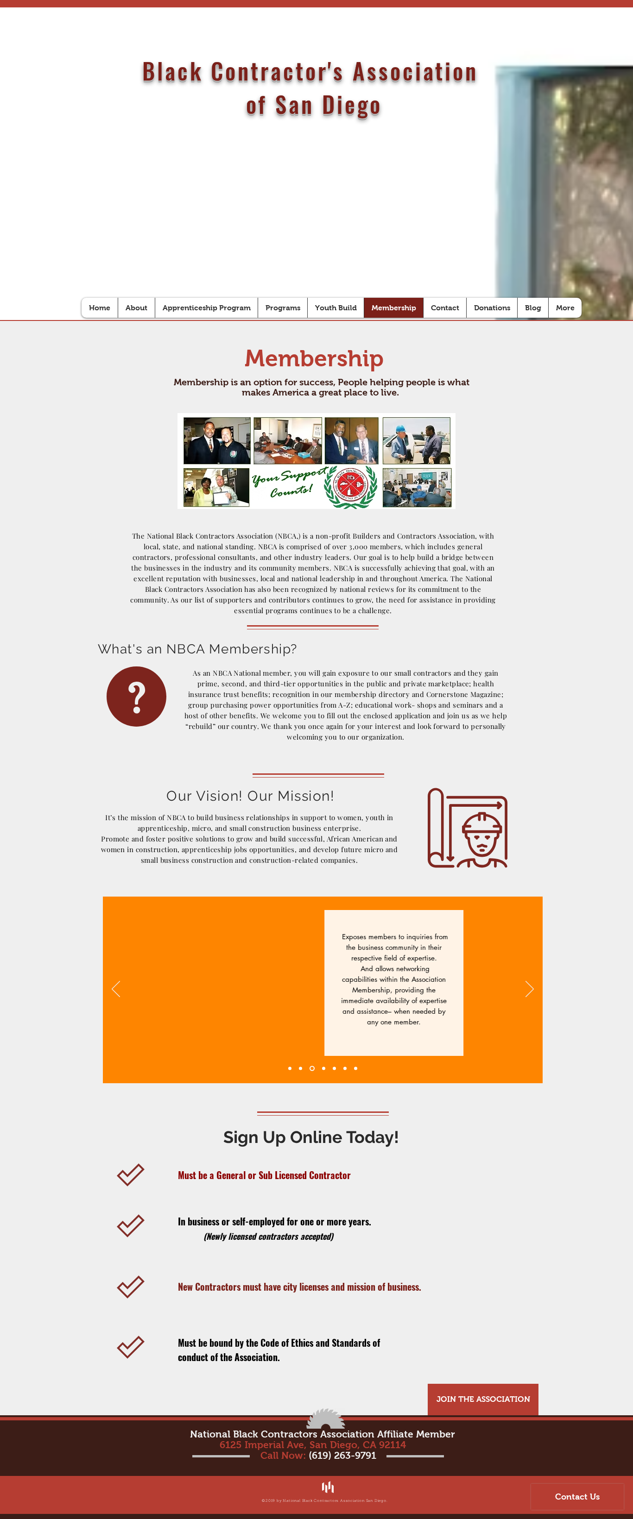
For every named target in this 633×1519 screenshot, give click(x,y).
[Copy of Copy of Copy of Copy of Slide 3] (355, 1068)
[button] (483, 1399)
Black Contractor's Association (314, 70)
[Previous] (116, 989)
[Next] (529, 989)
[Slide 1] (289, 1068)
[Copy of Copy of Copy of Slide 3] (345, 1068)
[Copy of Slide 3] (312, 1068)
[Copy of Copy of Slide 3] (334, 1068)
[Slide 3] (300, 1068)
